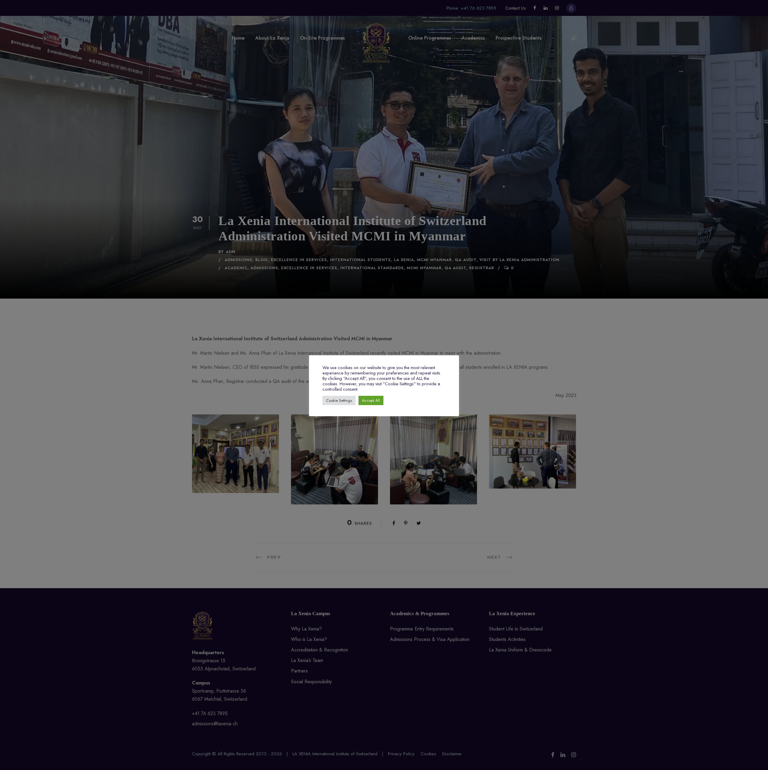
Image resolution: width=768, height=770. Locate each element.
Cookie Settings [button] (339, 400)
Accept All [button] (371, 400)
